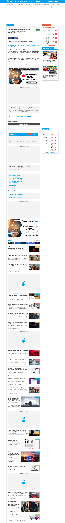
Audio (19, 4)
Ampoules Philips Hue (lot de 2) (15, 181)
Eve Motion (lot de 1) (13, 184)
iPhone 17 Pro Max (45, 138)
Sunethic (39, 6)
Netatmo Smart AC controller (15, 197)
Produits (26, 1)
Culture (51, 4)
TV (17, 4)
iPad (9, 4)
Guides (30, 1)
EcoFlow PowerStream (19, 6)
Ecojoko (32, 6)
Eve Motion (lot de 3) (13, 185)
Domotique (32, 4)
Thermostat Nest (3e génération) (16, 194)
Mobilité (22, 4)
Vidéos (34, 1)
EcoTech (40, 4)
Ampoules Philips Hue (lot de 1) (15, 179)
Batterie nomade (55, 6)
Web (48, 4)
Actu (15, 1)
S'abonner (56, 1)
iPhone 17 (45, 143)
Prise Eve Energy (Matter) (14, 175)
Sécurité (54, 4)
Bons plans (38, 1)
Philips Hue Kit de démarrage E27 (16, 178)
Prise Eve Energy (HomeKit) (14, 176)
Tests (18, 1)
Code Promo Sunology (10, 6)
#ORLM (9, 240)
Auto (29, 4)
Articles (21, 1)
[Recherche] (42, 1)
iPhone (7, 4)
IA (42, 4)
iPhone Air (45, 146)
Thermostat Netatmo (13, 196)
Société (45, 4)
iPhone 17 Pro (45, 140)
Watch (15, 4)
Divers (58, 4)
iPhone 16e (45, 149)
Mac (12, 4)
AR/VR (26, 4)
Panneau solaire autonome (46, 6)
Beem (35, 6)
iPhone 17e (45, 134)
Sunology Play (26, 6)
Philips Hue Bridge (13, 182)
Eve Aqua (11, 186)
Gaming (36, 4)
